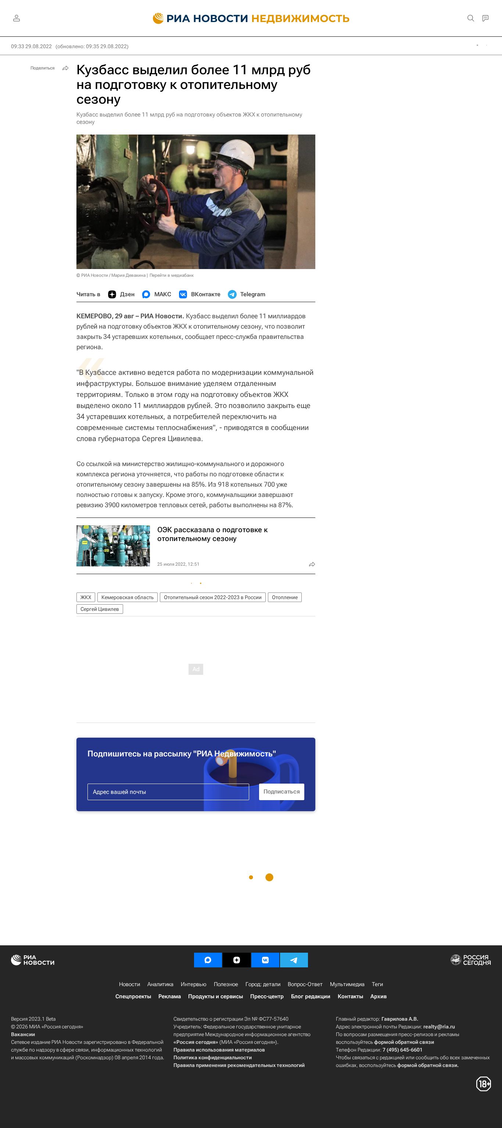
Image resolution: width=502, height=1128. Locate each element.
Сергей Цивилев (99, 609)
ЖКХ (85, 597)
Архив (378, 996)
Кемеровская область (127, 597)
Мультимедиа (347, 984)
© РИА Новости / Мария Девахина (111, 275)
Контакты (350, 996)
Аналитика (160, 984)
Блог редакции (310, 996)
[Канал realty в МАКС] (208, 960)
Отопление (285, 597)
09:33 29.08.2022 (31, 46)
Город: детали (262, 984)
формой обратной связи (404, 1042)
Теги (377, 984)
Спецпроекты (133, 996)
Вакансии (23, 1034)
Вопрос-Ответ (305, 984)
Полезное (226, 984)
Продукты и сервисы (215, 996)
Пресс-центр (267, 996)
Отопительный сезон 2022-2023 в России (213, 597)
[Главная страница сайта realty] (251, 18)
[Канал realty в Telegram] (294, 960)
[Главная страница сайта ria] (196, 18)
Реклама (169, 996)
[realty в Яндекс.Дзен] (237, 960)
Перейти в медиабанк (172, 275)
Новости (129, 984)
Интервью (194, 984)
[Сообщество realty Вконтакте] (265, 960)
